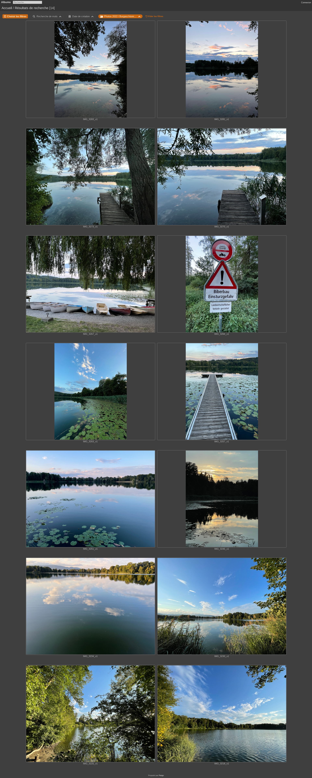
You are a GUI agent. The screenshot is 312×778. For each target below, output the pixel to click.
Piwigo (161, 775)
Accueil (7, 8)
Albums (6, 2)
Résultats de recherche (31, 8)
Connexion (306, 2)
